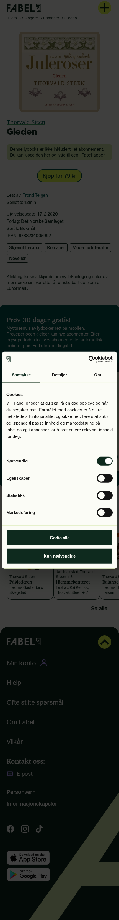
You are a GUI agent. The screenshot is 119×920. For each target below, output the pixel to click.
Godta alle (59, 537)
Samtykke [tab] (21, 374)
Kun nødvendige (60, 555)
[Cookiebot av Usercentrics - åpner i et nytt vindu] (88, 359)
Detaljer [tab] (59, 374)
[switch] (105, 478)
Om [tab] (97, 374)
